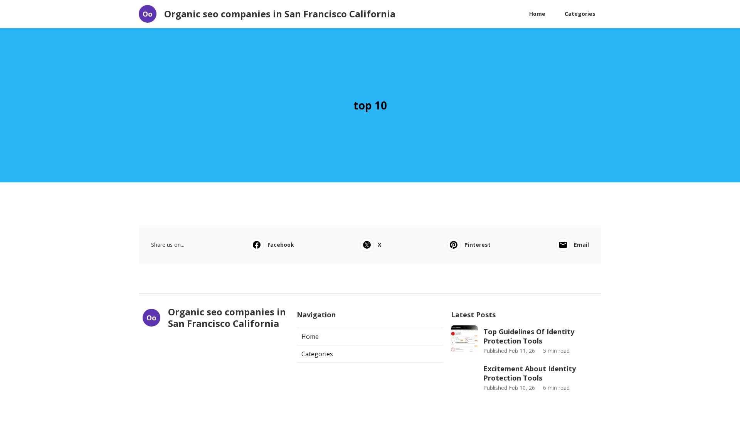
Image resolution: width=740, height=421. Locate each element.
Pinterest (477, 244)
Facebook (280, 244)
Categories (580, 13)
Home (537, 13)
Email (581, 244)
